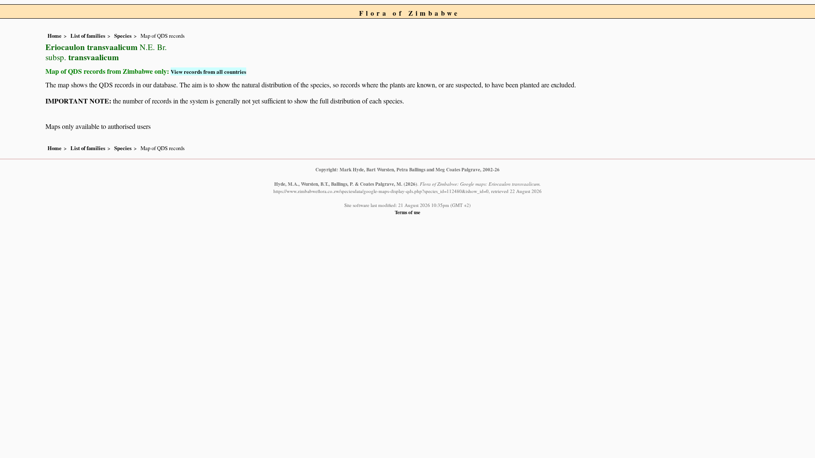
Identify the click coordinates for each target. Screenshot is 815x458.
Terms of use (407, 212)
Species (123, 35)
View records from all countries (208, 71)
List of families (87, 35)
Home (55, 35)
